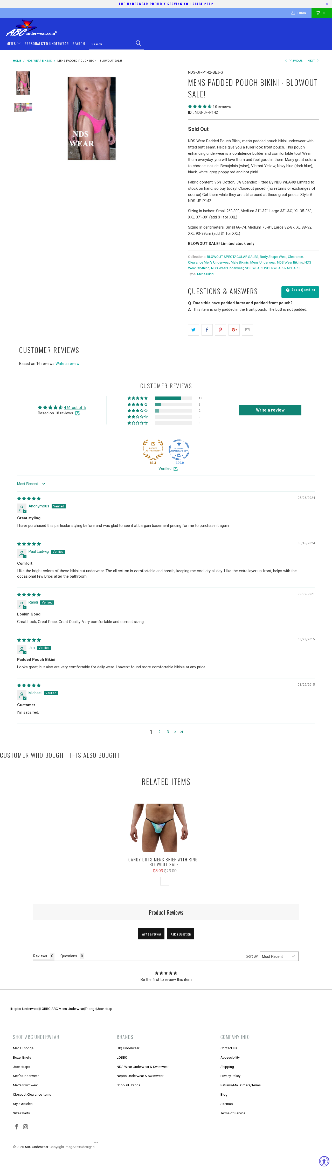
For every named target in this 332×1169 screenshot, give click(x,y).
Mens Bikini (205, 274)
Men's (11, 43)
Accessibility (230, 1057)
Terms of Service (232, 1113)
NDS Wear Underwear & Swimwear (143, 1067)
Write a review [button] (270, 410)
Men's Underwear (26, 1076)
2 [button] (159, 731)
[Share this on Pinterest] (220, 330)
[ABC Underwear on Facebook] (17, 1127)
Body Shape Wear (273, 256)
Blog (223, 1094)
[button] (200, 106)
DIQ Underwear (128, 1048)
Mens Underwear (262, 262)
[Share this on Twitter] (193, 330)
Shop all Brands (128, 1085)
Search (78, 43)
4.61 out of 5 (75, 407)
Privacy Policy (230, 1076)
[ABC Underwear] (168, 27)
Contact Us (228, 1048)
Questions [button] (68, 956)
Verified (164, 468)
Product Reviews (166, 912)
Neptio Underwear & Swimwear (140, 1076)
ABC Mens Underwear (67, 1009)
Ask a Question (302, 289)
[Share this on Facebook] (207, 330)
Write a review (67, 363)
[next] (175, 118)
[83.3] (153, 450)
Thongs (90, 1009)
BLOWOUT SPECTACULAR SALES (232, 256)
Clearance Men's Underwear (208, 262)
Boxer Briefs (22, 1057)
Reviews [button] (40, 956)
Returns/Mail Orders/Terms (240, 1085)
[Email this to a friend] (247, 330)
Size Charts (21, 1113)
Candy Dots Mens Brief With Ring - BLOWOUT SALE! (164, 828)
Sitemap (226, 1104)
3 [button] (168, 731)
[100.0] (179, 450)
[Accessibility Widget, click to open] (324, 1161)
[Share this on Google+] (234, 330)
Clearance (295, 256)
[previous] (49, 118)
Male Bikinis (240, 262)
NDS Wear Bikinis (290, 262)
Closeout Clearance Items (32, 1094)
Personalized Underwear (47, 43)
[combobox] (116, 43)
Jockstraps (21, 1067)
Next (312, 60)
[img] (29, 498)
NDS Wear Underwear (227, 268)
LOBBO (45, 1009)
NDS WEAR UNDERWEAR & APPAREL (273, 268)
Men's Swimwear (25, 1085)
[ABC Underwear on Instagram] (26, 1127)
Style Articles (22, 1104)
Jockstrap (104, 1009)
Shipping (227, 1067)
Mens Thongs (23, 1048)
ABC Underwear (36, 1147)
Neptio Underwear (24, 1009)
